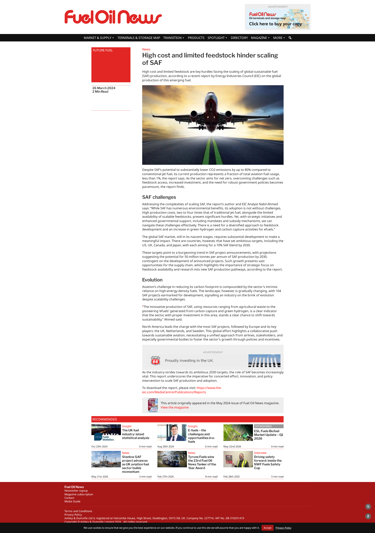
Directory (239, 38)
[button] (290, 38)
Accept (267, 527)
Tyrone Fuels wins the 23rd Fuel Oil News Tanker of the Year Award (202, 462)
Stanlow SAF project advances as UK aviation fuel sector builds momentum (135, 464)
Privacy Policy (73, 514)
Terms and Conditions (78, 511)
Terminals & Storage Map (139, 38)
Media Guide (72, 501)
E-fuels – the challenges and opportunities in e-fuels (201, 435)
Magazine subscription (78, 494)
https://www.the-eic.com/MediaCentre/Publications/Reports (182, 390)
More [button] (277, 38)
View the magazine (175, 407)
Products (196, 38)
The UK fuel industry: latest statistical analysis (135, 434)
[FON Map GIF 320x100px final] (277, 19)
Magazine (259, 38)
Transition (172, 38)
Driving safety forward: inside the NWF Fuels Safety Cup (268, 462)
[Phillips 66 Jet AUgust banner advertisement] (212, 360)
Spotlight (216, 38)
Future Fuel (103, 50)
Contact (69, 498)
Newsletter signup (76, 490)
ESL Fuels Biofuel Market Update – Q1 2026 (268, 434)
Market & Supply (97, 38)
